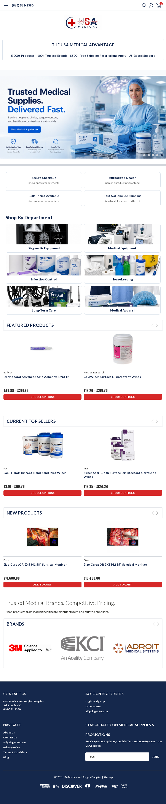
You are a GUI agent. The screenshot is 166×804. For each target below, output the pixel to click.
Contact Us (10, 737)
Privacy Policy (11, 747)
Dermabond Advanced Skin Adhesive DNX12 (36, 377)
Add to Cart (42, 584)
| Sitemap (107, 777)
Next (161, 114)
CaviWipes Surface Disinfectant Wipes (112, 377)
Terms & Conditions (15, 752)
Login (88, 701)
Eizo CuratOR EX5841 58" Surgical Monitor (35, 564)
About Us (9, 732)
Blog (6, 757)
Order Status (93, 706)
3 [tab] (153, 155)
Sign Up (100, 701)
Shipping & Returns (96, 711)
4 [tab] (157, 155)
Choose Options (42, 396)
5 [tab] (162, 155)
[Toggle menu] (6, 7)
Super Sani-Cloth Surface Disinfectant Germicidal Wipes (120, 474)
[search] (143, 5)
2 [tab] (149, 155)
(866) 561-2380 (22, 5)
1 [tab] (144, 155)
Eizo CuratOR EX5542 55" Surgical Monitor (115, 564)
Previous (4, 114)
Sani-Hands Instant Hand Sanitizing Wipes (35, 473)
